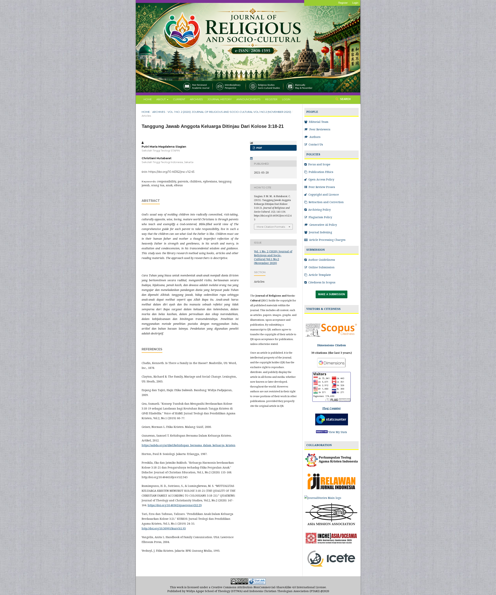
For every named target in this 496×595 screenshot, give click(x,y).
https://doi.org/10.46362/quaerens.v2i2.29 (175, 505)
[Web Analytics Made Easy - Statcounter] (257, 583)
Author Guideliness (321, 260)
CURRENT (179, 99)
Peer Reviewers (319, 129)
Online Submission (321, 267)
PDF (259, 147)
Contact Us (315, 144)
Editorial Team (318, 122)
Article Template (319, 275)
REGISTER (271, 99)
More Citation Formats (271, 226)
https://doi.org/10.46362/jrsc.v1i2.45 (171, 172)
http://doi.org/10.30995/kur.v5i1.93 (164, 528)
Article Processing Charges (326, 240)
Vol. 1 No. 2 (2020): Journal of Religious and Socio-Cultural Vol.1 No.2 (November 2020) (229, 111)
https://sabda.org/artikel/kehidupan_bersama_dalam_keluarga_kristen (188, 445)
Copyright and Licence (323, 194)
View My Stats (337, 432)
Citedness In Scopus (321, 282)
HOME (148, 99)
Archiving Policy (319, 209)
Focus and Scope (318, 164)
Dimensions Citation (331, 345)
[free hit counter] (322, 432)
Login (355, 2)
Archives (158, 111)
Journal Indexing (320, 232)
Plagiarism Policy (320, 217)
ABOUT (161, 99)
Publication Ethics (320, 172)
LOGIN (286, 99)
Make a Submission (331, 294)
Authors (314, 137)
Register (343, 2)
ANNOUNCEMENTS (248, 99)
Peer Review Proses (321, 187)
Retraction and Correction (326, 202)
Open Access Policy (321, 179)
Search (344, 99)
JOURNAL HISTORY (220, 99)
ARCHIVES (196, 99)
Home (146, 111)
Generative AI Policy (323, 225)
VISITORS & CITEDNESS (323, 309)
